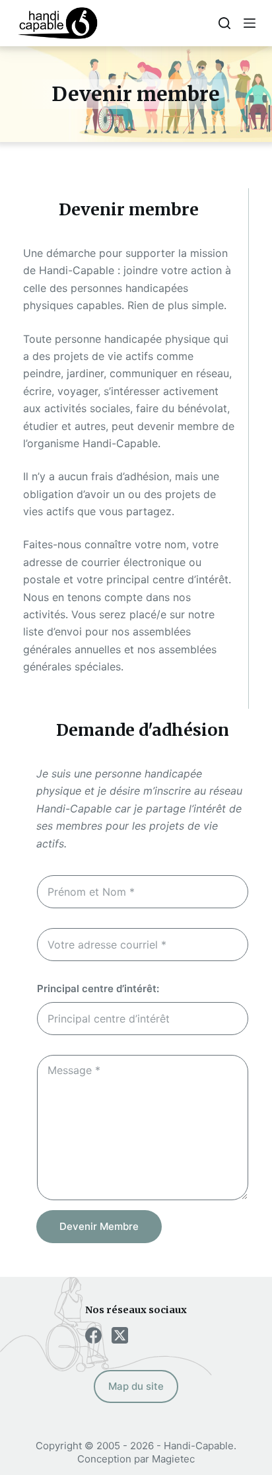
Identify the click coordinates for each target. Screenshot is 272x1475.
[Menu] (249, 23)
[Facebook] (93, 1335)
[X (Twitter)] (120, 1335)
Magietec (173, 1459)
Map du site (136, 1386)
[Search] (224, 23)
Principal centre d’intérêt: (98, 988)
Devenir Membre (99, 1226)
